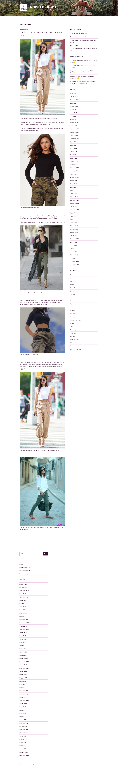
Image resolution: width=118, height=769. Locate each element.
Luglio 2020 (73, 145)
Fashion (72, 304)
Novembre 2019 (74, 171)
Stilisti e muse (74, 343)
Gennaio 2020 (74, 164)
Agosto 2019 (73, 180)
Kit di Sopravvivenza (75, 320)
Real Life (72, 336)
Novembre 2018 (74, 203)
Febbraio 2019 (74, 197)
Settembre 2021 (74, 106)
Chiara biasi (73, 294)
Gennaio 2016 (74, 258)
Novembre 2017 (74, 232)
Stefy (71, 71)
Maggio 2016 (73, 248)
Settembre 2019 (74, 177)
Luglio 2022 (73, 103)
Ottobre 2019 (73, 174)
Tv (70, 346)
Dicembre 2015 (74, 261)
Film (71, 307)
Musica (72, 323)
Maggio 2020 (73, 151)
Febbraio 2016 (74, 255)
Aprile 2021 (73, 116)
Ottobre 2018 (73, 206)
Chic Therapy (43, 7)
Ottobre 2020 (74, 135)
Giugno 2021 (73, 109)
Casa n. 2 (72, 288)
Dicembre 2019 (74, 167)
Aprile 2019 (73, 190)
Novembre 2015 (74, 264)
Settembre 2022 (74, 100)
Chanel (72, 291)
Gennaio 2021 (74, 125)
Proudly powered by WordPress (28, 765)
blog (71, 281)
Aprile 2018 (73, 219)
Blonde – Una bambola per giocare (79, 37)
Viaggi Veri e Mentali (75, 349)
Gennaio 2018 (74, 229)
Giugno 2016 (73, 245)
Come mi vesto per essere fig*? (78, 33)
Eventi (71, 301)
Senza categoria (74, 339)
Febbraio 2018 (74, 226)
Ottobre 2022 (73, 96)
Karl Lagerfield (74, 317)
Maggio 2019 (73, 187)
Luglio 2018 (73, 216)
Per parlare (73, 333)
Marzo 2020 (73, 158)
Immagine (73, 313)
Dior (71, 297)
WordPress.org (23, 574)
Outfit (71, 326)
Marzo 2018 (73, 222)
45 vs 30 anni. (74, 45)
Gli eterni (72, 310)
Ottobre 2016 (73, 242)
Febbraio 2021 (74, 122)
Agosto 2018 (73, 213)
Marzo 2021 (73, 119)
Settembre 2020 (74, 138)
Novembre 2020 (74, 132)
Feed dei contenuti (24, 567)
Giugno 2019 (73, 184)
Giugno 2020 (73, 148)
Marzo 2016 (73, 252)
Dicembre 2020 (74, 129)
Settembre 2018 (74, 209)
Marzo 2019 (73, 193)
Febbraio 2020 (74, 161)
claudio (72, 76)
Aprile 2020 (73, 155)
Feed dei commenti (24, 570)
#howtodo (72, 275)
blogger (72, 284)
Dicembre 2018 (74, 200)
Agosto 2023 (73, 93)
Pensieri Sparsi (74, 330)
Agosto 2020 (73, 142)
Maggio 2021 (73, 113)
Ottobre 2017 (73, 235)
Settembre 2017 (74, 239)
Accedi (21, 564)
